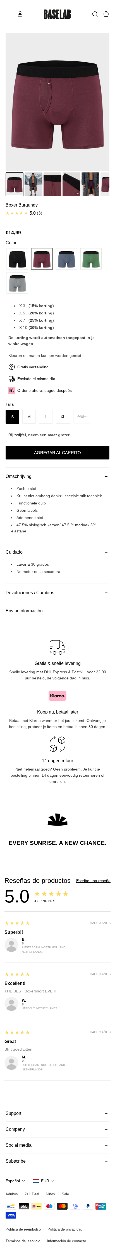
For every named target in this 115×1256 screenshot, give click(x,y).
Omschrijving (19, 476)
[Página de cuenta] (20, 14)
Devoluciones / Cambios (30, 592)
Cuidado (14, 552)
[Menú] (9, 14)
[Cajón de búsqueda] (94, 14)
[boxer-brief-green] (91, 259)
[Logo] (57, 14)
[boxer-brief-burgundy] (42, 259)
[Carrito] (106, 14)
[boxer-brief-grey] (17, 283)
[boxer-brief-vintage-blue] (66, 259)
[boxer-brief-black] (17, 259)
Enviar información (24, 610)
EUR (45, 1181)
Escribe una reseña (93, 881)
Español (13, 1181)
